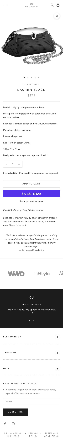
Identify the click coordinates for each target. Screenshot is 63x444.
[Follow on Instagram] (13, 423)
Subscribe (15, 411)
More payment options (31, 201)
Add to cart (31, 183)
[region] (31, 305)
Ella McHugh (31, 84)
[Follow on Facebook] (4, 423)
